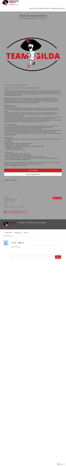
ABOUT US (32, 8)
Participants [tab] (17, 232)
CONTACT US (48, 8)
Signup (56, 8)
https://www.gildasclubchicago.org (15, 212)
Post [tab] (14, 243)
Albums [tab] (26, 232)
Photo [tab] (22, 243)
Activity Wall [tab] (8, 232)
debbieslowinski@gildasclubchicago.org (17, 211)
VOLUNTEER (33, 170)
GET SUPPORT (40, 8)
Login (63, 8)
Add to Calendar (57, 198)
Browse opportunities (33, 174)
